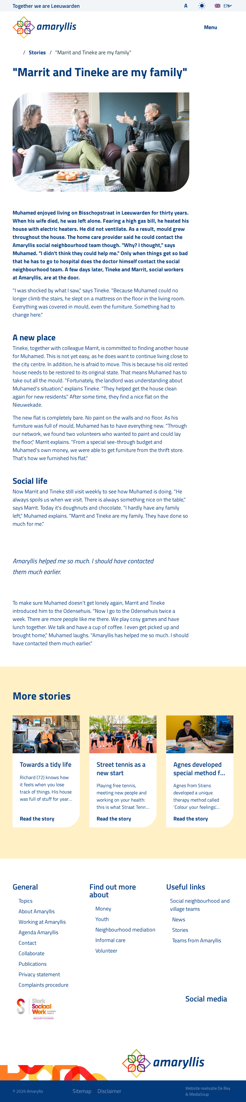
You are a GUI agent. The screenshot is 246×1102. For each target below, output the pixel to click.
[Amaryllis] (91, 27)
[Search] (184, 28)
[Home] (16, 52)
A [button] (186, 6)
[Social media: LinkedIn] (209, 1014)
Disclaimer (109, 1091)
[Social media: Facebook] (192, 1014)
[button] (180, 6)
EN (227, 5)
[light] (202, 5)
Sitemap (82, 1091)
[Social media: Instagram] (226, 1014)
